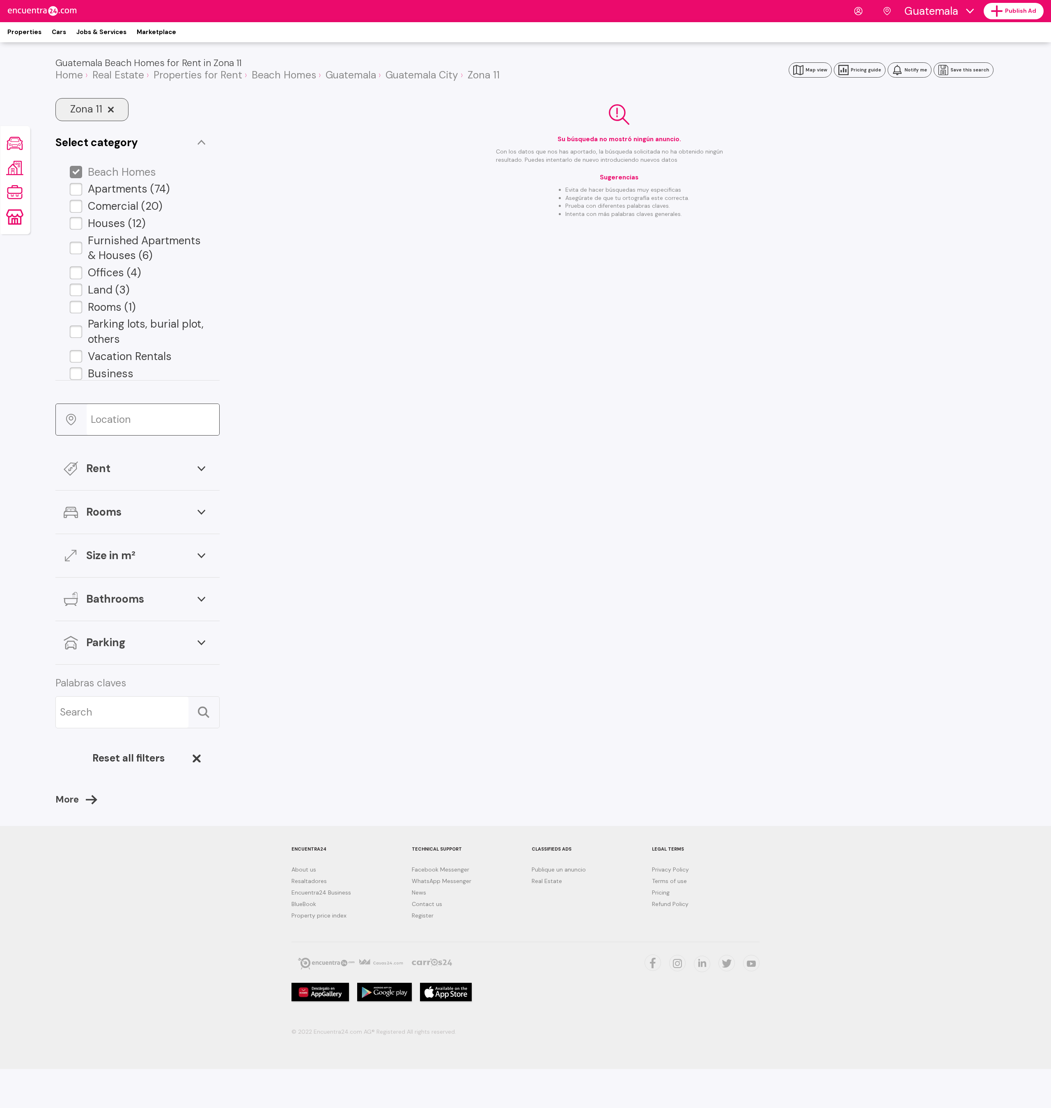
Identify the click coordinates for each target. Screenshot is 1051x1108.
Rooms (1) (112, 307)
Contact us (427, 904)
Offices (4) (114, 273)
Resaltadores (309, 881)
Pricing (661, 892)
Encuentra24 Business (321, 892)
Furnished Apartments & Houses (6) (144, 248)
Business (110, 374)
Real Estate (547, 881)
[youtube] (751, 963)
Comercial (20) (125, 206)
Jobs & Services (101, 32)
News (419, 892)
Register (423, 915)
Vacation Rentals (130, 356)
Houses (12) (117, 223)
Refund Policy (670, 904)
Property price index (319, 915)
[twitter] (653, 962)
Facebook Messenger (440, 869)
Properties (24, 32)
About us (303, 869)
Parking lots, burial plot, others (146, 331)
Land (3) (109, 290)
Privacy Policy (670, 869)
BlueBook (303, 904)
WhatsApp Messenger (441, 881)
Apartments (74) (129, 189)
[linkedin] (702, 964)
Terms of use (669, 881)
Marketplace (156, 32)
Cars (59, 32)
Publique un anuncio (559, 869)
